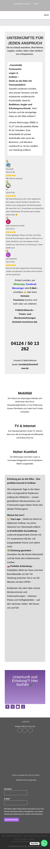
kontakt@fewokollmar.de (22, 4)
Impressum (15, 841)
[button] (7, 707)
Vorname (8, 789)
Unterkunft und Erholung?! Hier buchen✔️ (25, 681)
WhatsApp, (19, 284)
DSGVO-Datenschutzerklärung (28, 841)
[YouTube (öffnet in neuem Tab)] (30, 6)
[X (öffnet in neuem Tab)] (16, 6)
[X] (30, 730)
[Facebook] (19, 730)
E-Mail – (34, 288)
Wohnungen (10, 836)
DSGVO (36, 4)
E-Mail (7, 799)
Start (3, 836)
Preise (45, 836)
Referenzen (18, 836)
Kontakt (31, 839)
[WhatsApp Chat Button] (44, 843)
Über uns (17, 839)
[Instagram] (25, 730)
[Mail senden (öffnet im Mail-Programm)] (33, 6)
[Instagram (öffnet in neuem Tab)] (26, 6)
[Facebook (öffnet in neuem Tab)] (22, 6)
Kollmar (24, 839)
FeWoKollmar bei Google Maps (26, 780)
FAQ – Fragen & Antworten (32, 836)
